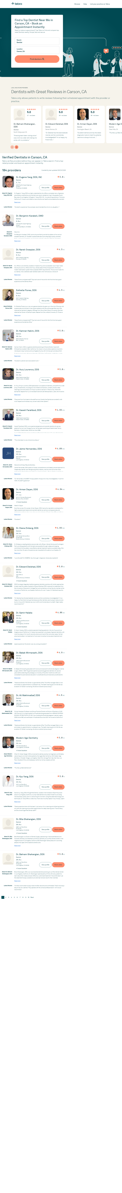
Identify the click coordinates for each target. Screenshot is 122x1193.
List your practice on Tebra (100, 4)
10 (28, 897)
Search (19, 40)
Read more (17, 202)
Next (32, 897)
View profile (45, 187)
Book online (58, 187)
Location (20, 49)
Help (85, 4)
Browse (77, 4)
